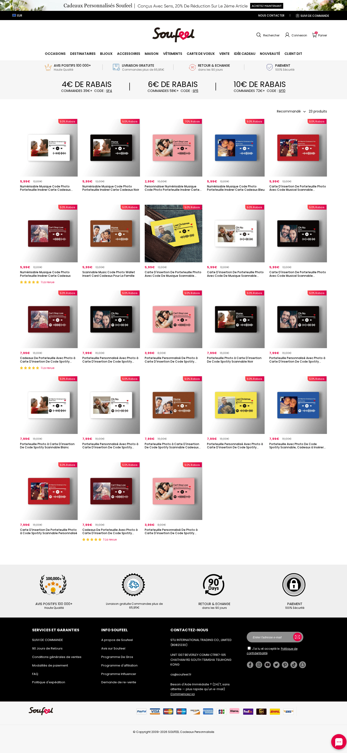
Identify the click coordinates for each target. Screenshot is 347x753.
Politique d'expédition (48, 682)
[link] (55, 53)
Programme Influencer (118, 674)
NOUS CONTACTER (271, 15)
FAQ (35, 674)
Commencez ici (182, 694)
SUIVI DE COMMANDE (314, 16)
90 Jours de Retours (47, 648)
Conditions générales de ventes (56, 657)
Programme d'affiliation (119, 665)
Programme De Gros (117, 657)
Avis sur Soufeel (113, 648)
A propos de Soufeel (117, 640)
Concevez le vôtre (49, 197)
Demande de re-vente (118, 682)
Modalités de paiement (50, 665)
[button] (267, 35)
